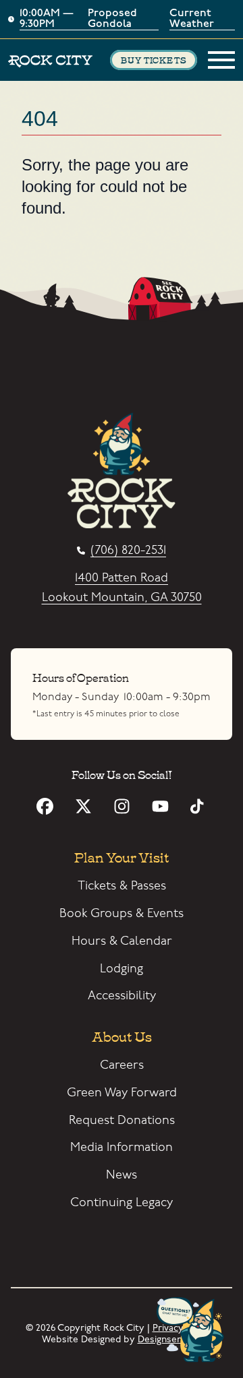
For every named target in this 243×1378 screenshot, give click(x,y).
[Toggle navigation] (221, 60)
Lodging (121, 969)
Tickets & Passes (122, 886)
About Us (122, 1035)
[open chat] (193, 1330)
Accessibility (122, 996)
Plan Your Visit (121, 856)
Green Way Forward (122, 1093)
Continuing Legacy (121, 1202)
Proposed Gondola (112, 19)
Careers (122, 1065)
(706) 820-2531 (128, 550)
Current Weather (191, 19)
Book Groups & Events (121, 913)
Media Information (121, 1147)
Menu (221, 60)
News (121, 1175)
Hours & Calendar (122, 941)
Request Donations (122, 1120)
